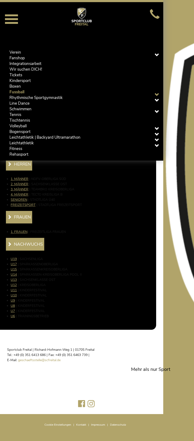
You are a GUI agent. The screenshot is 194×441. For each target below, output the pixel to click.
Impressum (98, 425)
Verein (15, 52)
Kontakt (81, 425)
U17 (14, 264)
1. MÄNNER (19, 179)
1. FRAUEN (19, 232)
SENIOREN (19, 199)
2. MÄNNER (19, 184)
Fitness (15, 148)
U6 (13, 316)
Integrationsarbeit (25, 63)
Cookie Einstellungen (57, 425)
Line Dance (19, 103)
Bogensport (20, 131)
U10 (14, 295)
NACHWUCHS (28, 244)
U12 (14, 285)
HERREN (22, 164)
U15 (14, 269)
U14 (14, 274)
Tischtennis (19, 120)
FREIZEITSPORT (23, 205)
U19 (14, 259)
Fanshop (17, 58)
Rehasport (18, 154)
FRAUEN (22, 217)
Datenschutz (118, 425)
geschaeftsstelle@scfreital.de (39, 360)
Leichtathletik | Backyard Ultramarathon (44, 137)
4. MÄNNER (19, 194)
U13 (14, 280)
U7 (13, 311)
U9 (13, 300)
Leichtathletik (21, 143)
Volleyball (18, 126)
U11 (14, 290)
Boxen (15, 86)
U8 (13, 306)
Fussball (16, 92)
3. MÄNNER (19, 189)
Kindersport (20, 80)
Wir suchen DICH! (25, 69)
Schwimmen (20, 109)
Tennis (15, 114)
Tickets (15, 75)
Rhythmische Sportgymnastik (36, 97)
